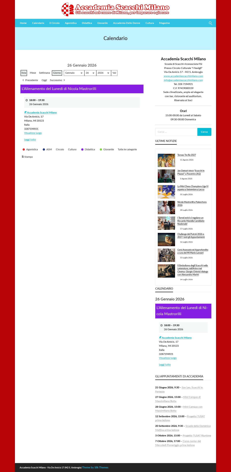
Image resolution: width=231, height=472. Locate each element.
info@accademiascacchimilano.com (183, 80)
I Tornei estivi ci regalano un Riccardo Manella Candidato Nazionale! (190, 221)
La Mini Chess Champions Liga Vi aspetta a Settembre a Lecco (192, 188)
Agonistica (71, 23)
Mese (33, 73)
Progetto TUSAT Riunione (197, 435)
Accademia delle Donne (126, 23)
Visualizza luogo (33, 133)
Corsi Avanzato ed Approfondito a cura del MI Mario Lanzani (192, 251)
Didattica (87, 23)
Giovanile (102, 23)
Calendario (38, 23)
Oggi (44, 80)
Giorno (57, 73)
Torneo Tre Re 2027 (186, 155)
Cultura (150, 23)
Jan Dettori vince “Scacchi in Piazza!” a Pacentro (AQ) (190, 172)
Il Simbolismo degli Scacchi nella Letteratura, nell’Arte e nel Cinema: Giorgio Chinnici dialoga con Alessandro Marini (192, 270)
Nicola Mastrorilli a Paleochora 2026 (191, 203)
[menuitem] (23, 23)
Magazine (164, 23)
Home (23, 23)
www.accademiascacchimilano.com (183, 76)
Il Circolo (55, 23)
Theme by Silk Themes (95, 467)
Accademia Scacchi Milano (42, 112)
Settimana (44, 73)
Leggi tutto (30, 139)
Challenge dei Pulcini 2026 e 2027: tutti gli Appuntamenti (191, 236)
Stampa (27, 158)
